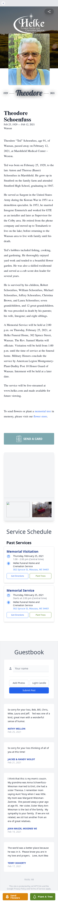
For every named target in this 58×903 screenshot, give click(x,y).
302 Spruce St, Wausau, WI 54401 (31, 569)
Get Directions (17, 576)
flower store (40, 416)
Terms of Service (37, 888)
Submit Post (29, 690)
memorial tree (43, 411)
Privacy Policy (20, 888)
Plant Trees (41, 576)
